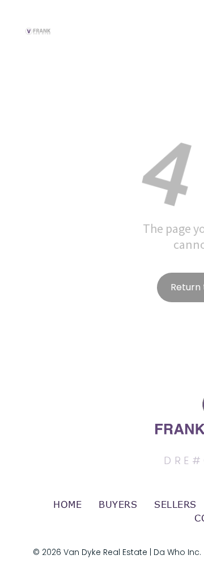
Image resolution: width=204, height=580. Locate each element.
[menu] (187, 21)
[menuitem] (67, 504)
